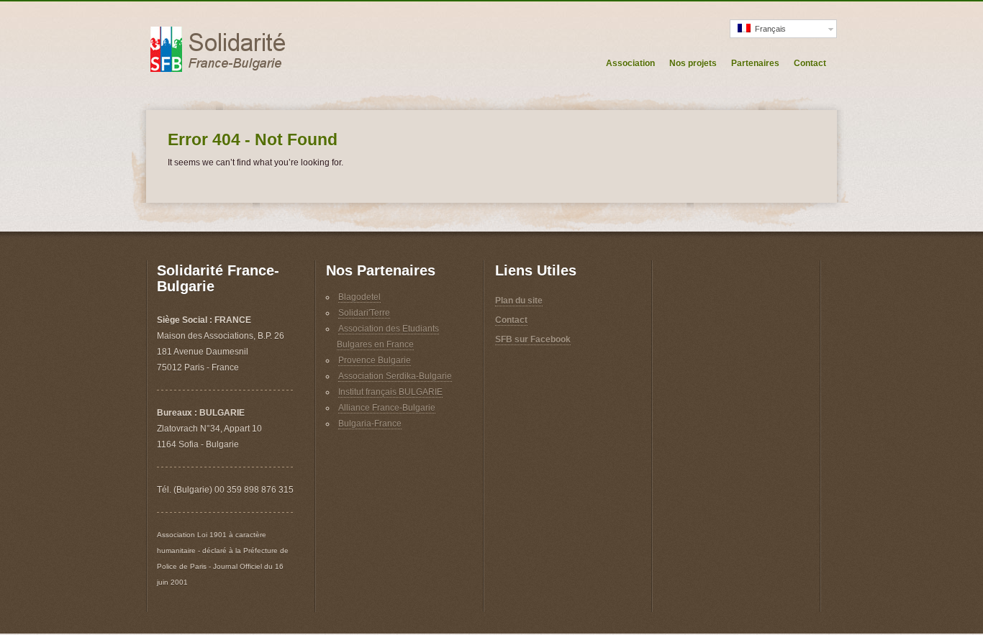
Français (768, 28)
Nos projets (693, 63)
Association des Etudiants (388, 329)
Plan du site (519, 301)
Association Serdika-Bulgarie (395, 376)
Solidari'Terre (364, 313)
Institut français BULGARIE (390, 392)
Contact (810, 63)
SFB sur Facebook (533, 339)
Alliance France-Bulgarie (386, 408)
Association (630, 63)
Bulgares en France (375, 344)
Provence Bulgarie (374, 360)
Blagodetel (359, 297)
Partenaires (755, 63)
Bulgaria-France (370, 424)
